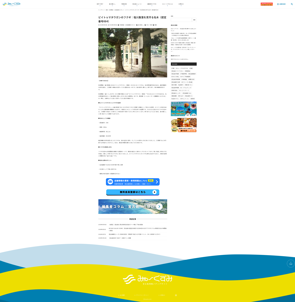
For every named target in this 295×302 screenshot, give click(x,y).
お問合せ (181, 4)
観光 (107, 10)
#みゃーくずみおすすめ (182, 68)
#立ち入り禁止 (175, 76)
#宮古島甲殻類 (175, 87)
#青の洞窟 (174, 85)
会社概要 (122, 295)
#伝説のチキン (175, 98)
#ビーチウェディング (185, 87)
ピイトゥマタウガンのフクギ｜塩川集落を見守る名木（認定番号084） (142, 10)
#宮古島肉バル (188, 96)
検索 (172, 16)
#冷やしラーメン (184, 98)
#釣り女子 (180, 96)
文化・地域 (149, 25)
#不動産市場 (183, 74)
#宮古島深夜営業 (175, 79)
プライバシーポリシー (142, 295)
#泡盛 (190, 68)
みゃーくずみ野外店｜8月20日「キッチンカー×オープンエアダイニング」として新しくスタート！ (183, 49)
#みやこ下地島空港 (185, 76)
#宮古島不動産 (175, 74)
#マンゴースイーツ (184, 90)
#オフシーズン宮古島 (187, 82)
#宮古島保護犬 (192, 74)
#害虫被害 (174, 96)
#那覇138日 (191, 79)
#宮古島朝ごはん (187, 93)
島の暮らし (112, 4)
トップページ (101, 10)
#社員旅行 (180, 85)
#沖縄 (172, 68)
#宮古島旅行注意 (175, 82)
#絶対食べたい (188, 85)
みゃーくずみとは (167, 4)
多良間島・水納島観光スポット (116, 10)
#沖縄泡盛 (184, 79)
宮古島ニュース (137, 4)
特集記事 (124, 4)
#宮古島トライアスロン (177, 71)
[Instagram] (176, 295)
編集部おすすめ (151, 4)
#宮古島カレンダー (176, 93)
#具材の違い (174, 90)
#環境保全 (187, 71)
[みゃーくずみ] (11, 4)
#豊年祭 (193, 98)
